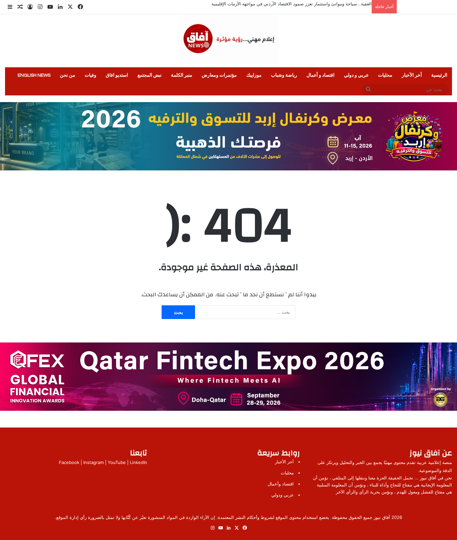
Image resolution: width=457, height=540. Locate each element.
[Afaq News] (228, 39)
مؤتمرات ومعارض (219, 75)
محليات (385, 75)
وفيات (90, 75)
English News (34, 75)
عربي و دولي (356, 75)
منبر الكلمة (181, 75)
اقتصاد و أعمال (320, 75)
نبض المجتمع (150, 75)
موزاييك (254, 75)
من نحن (67, 75)
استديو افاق (117, 75)
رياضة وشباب (284, 75)
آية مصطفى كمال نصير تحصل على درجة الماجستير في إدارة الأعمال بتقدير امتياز (297, 3)
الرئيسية (439, 75)
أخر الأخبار (412, 75)
